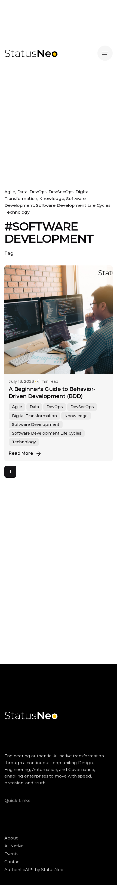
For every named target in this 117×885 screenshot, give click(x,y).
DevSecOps (60, 191)
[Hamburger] (105, 53)
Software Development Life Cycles (73, 205)
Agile (9, 191)
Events (11, 853)
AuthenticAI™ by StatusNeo (33, 869)
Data (22, 191)
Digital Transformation (34, 415)
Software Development (35, 424)
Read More (21, 453)
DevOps (38, 191)
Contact (12, 861)
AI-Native (14, 845)
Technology (17, 212)
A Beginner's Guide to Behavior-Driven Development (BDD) (52, 392)
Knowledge (51, 198)
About (11, 838)
